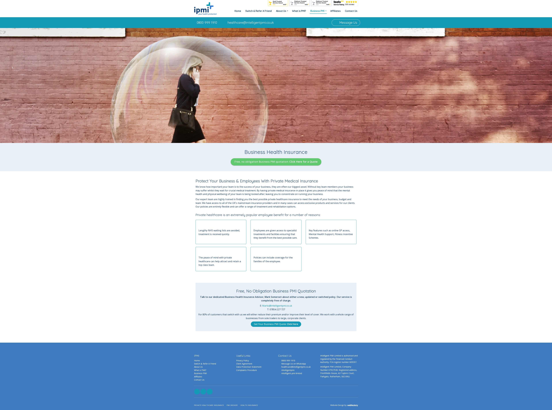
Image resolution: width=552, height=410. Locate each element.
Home (237, 10)
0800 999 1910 (207, 23)
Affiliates (335, 10)
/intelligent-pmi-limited (291, 373)
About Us (281, 10)
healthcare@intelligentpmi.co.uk (251, 23)
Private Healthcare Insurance (209, 405)
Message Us (348, 23)
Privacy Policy (242, 360)
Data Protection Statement (248, 366)
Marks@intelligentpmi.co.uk (277, 305)
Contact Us (351, 10)
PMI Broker (232, 405)
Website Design (337, 405)
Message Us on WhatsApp (293, 363)
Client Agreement (244, 363)
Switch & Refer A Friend (258, 10)
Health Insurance (249, 405)
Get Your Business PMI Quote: (276, 324)
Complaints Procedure (246, 370)
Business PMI (317, 10)
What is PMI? (299, 10)
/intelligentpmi (287, 370)
